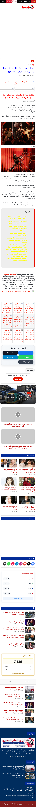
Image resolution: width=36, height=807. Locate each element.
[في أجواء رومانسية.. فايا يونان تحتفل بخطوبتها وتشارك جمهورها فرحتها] (27, 463)
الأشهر (9, 681)
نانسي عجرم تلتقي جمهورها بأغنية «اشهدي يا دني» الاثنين (9, 488)
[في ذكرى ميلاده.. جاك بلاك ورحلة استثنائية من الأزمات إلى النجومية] (27, 481)
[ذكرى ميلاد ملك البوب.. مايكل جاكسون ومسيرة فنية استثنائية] (9, 500)
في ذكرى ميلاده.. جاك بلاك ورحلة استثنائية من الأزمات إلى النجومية (27, 489)
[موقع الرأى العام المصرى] (28, 6)
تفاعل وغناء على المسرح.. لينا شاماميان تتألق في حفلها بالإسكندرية (13, 621)
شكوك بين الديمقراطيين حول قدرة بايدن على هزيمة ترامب (17, 222)
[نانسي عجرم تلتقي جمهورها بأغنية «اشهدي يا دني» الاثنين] (9, 481)
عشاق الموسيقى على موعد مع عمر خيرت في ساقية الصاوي (27, 507)
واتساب (25, 357)
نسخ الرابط (24, 362)
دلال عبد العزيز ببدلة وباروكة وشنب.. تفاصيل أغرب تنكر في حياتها (14, 644)
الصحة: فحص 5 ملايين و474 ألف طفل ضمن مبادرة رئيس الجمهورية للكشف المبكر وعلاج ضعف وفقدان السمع (16, 257)
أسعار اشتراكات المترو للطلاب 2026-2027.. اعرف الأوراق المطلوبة (18, 399)
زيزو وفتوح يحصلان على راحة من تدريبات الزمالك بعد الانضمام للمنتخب (17, 240)
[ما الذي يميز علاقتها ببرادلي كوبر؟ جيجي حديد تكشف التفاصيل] (9, 463)
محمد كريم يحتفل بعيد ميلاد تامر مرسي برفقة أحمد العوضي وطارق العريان (13, 629)
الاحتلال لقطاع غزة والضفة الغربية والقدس (18, 234)
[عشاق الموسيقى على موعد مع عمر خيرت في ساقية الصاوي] (27, 500)
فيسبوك (25, 352)
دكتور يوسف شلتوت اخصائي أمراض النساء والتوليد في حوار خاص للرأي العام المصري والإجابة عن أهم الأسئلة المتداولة (16, 248)
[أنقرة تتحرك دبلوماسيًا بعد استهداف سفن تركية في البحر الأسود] (29, 689)
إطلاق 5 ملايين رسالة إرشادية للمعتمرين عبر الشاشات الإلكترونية (18, 228)
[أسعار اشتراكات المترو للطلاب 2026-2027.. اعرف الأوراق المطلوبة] (30, 614)
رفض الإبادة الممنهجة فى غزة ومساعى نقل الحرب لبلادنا (17, 217)
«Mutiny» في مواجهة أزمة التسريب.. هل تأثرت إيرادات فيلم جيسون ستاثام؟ (13, 636)
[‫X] (23, 757)
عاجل (29, 392)
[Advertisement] (18, 39)
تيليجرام (9, 357)
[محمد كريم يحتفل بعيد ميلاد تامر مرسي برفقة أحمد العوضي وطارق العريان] (30, 630)
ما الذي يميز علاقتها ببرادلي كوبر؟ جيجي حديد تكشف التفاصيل (10, 471)
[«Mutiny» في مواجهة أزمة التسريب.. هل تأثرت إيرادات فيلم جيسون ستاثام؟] (30, 637)
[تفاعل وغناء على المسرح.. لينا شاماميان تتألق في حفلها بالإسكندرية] (30, 622)
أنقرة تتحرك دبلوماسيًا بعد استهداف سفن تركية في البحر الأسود (14, 688)
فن (32, 61)
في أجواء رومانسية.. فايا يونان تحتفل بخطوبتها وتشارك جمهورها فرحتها (27, 471)
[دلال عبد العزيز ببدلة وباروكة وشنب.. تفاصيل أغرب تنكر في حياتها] (30, 645)
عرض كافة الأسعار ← (18, 599)
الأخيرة (27, 681)
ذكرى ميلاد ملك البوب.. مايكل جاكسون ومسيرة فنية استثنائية (9, 507)
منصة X (9, 352)
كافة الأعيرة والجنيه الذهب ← (18, 673)
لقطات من (29, 370)
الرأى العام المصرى (10, 274)
